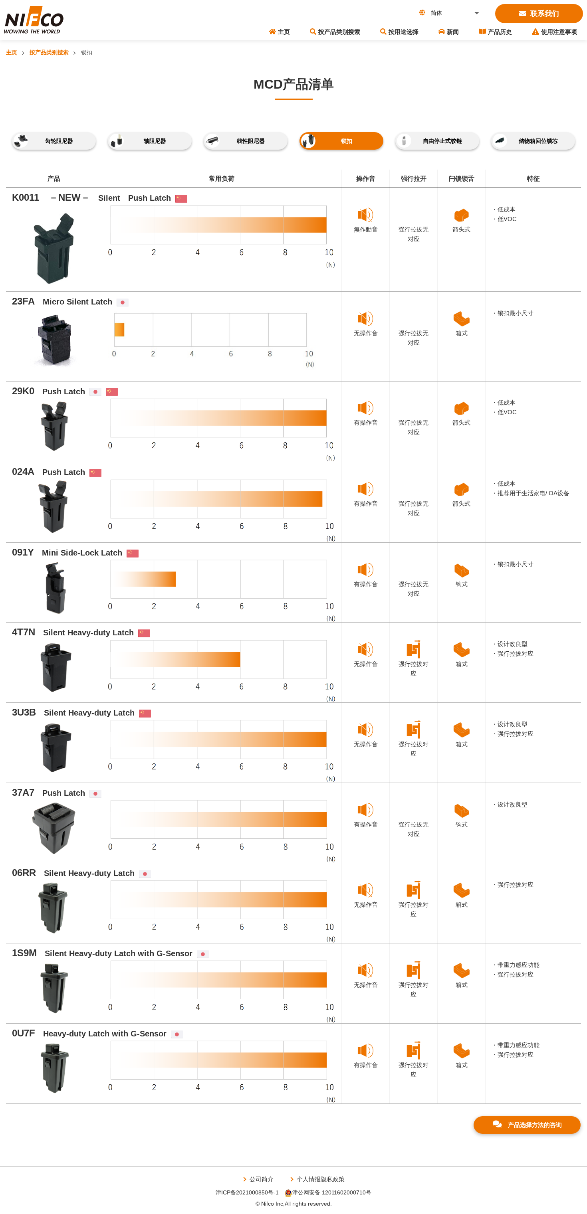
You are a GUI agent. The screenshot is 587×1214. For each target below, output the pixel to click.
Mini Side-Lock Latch (67, 552)
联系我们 (544, 14)
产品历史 (500, 31)
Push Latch (48, 391)
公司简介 (262, 1179)
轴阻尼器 (155, 141)
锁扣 (346, 141)
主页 (284, 31)
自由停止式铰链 (442, 141)
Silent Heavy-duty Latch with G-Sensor (102, 953)
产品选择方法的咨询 (535, 1124)
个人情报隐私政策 (321, 1179)
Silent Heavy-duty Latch (73, 632)
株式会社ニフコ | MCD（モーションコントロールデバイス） (34, 20)
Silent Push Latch (91, 198)
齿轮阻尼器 (59, 141)
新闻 (453, 31)
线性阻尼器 (251, 141)
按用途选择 (403, 31)
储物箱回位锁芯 (538, 141)
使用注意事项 (559, 31)
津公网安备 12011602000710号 (331, 1192)
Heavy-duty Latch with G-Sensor (89, 1033)
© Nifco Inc (269, 1203)
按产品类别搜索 (339, 31)
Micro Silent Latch (62, 301)
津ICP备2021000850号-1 (247, 1192)
